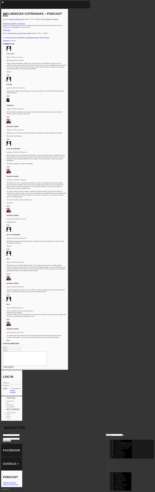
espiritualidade (20, 37)
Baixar (29, 33)
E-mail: (5, 437)
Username (6, 383)
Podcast (55, 19)
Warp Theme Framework (16, 489)
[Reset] (123, 435)
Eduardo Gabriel (11, 37)
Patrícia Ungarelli (44, 37)
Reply (8, 75)
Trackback (6, 40)
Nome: (5, 433)
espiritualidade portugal (32, 37)
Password (6, 385)
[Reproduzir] (7, 30)
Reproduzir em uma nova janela (17, 33)
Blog (42, 19)
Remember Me (16, 388)
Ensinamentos (49, 19)
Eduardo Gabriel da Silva (16, 19)
